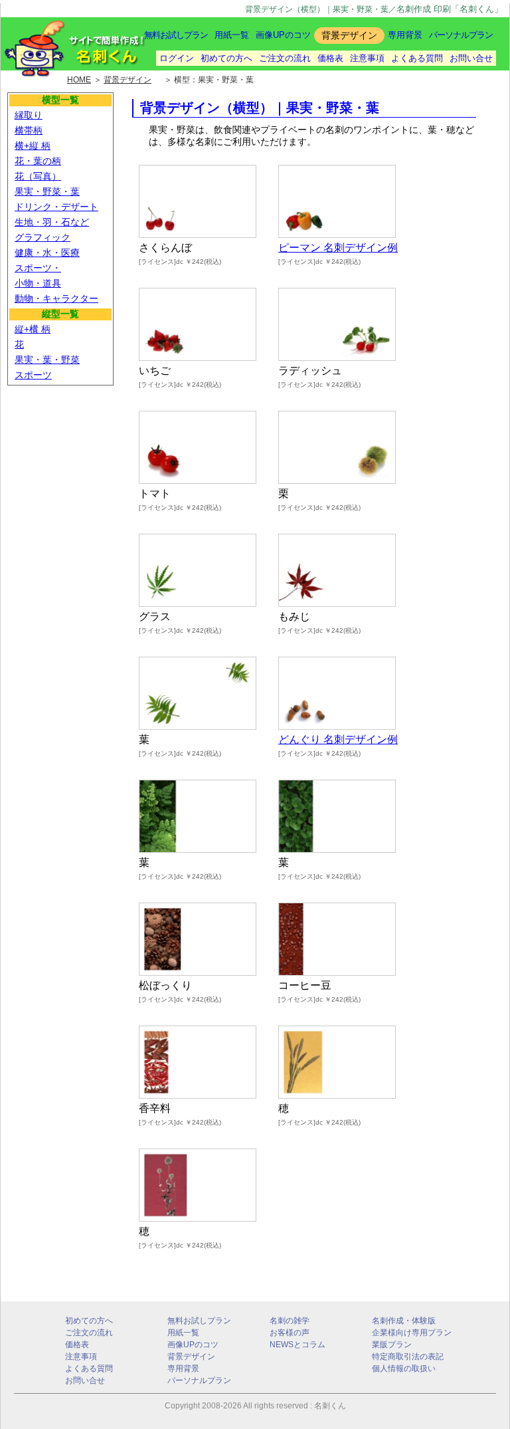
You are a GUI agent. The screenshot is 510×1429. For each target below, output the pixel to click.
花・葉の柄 (38, 161)
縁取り (28, 115)
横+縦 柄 (32, 145)
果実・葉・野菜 (47, 359)
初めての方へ (226, 58)
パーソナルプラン (461, 35)
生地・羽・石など (52, 222)
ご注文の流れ (285, 58)
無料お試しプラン (176, 35)
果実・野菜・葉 (47, 191)
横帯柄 (28, 130)
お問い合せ (471, 58)
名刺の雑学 (289, 1320)
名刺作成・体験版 (404, 1320)
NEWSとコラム (297, 1344)
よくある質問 (417, 58)
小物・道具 (38, 283)
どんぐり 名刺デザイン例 (338, 739)
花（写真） (38, 176)
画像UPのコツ (283, 35)
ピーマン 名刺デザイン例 (338, 247)
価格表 (330, 58)
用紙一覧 (231, 35)
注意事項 (367, 58)
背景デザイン (191, 1356)
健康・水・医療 (47, 252)
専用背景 (405, 35)
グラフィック (42, 237)
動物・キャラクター (56, 298)
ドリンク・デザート (56, 206)
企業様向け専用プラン (412, 1332)
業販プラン (392, 1344)
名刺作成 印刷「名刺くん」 (449, 9)
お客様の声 (289, 1332)
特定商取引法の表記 (408, 1356)
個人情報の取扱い (404, 1368)
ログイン (176, 58)
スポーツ (33, 375)
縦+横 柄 (32, 329)
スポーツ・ (38, 268)
